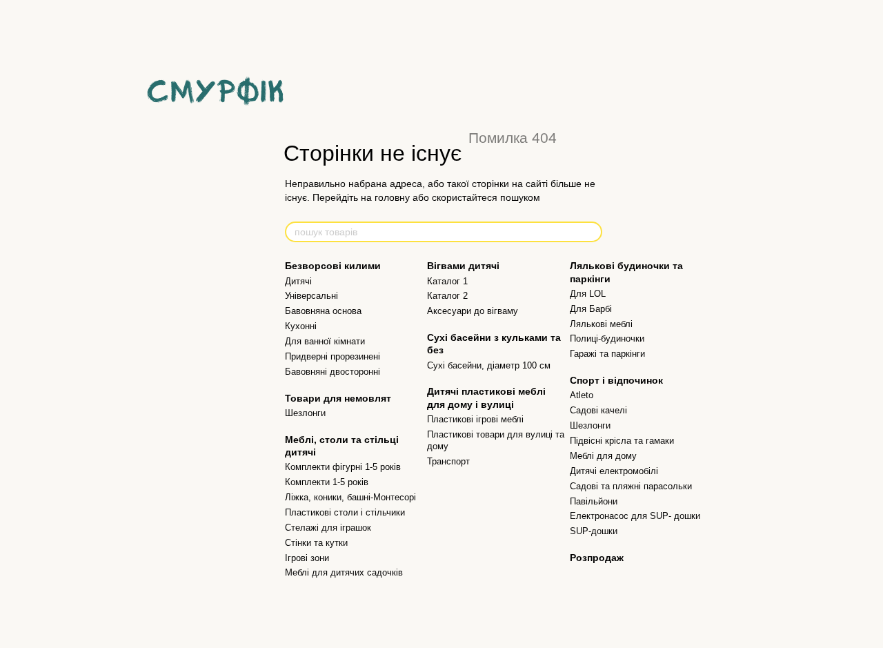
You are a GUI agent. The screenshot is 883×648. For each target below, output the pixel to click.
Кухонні (301, 326)
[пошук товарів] (591, 232)
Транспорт (448, 461)
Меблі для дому (603, 456)
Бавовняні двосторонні (332, 371)
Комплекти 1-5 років (326, 482)
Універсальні (311, 296)
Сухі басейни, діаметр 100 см (488, 365)
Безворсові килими (333, 265)
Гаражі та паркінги (607, 353)
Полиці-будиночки (607, 338)
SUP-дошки (593, 531)
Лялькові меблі (601, 324)
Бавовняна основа (323, 311)
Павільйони (593, 501)
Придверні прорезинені (332, 356)
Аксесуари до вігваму (472, 311)
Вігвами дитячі (463, 265)
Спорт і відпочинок (616, 380)
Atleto (581, 395)
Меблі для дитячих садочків (344, 572)
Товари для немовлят (338, 398)
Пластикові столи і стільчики (345, 512)
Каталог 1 (447, 281)
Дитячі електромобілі (614, 471)
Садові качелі (598, 410)
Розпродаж (597, 557)
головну (392, 197)
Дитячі (298, 281)
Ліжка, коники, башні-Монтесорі (350, 497)
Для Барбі (591, 309)
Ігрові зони (307, 558)
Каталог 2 (447, 296)
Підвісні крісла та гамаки (622, 440)
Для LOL (588, 293)
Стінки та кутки (316, 543)
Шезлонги (305, 413)
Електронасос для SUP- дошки (635, 516)
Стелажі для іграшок (328, 527)
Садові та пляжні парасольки (631, 486)
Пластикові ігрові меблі (475, 419)
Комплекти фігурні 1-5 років (343, 467)
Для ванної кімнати (325, 341)
